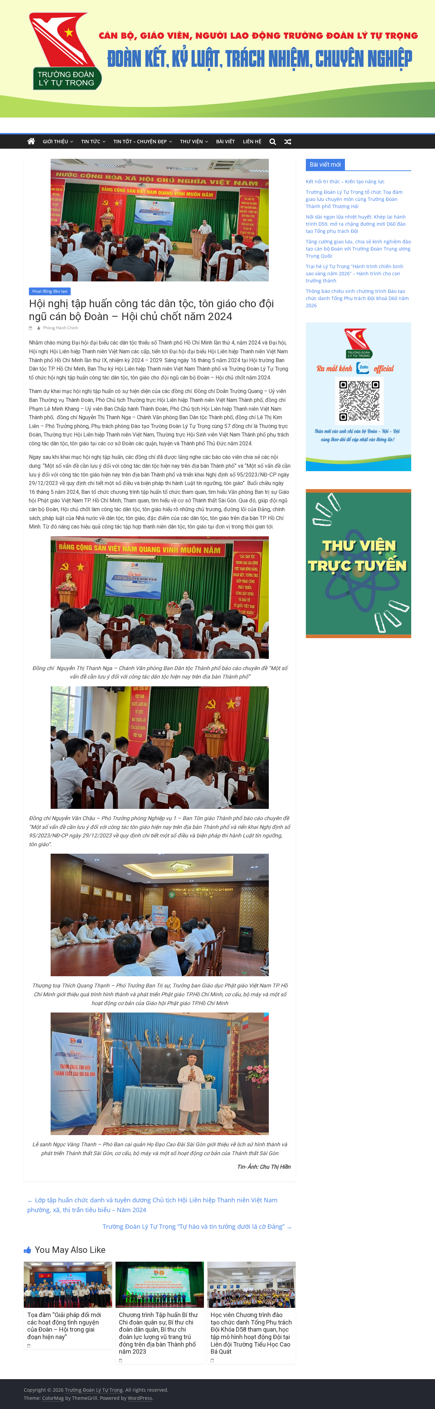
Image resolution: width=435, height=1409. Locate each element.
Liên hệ (252, 141)
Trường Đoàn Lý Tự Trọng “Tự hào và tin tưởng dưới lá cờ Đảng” (197, 1226)
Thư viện (191, 141)
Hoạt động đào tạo (49, 291)
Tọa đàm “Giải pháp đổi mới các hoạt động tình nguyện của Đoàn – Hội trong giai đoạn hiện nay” (64, 1325)
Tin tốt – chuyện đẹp (140, 141)
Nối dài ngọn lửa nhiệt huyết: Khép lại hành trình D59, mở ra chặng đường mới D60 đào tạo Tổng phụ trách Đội (356, 224)
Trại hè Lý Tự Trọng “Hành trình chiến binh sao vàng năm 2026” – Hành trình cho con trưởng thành (354, 273)
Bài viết (225, 141)
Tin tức (90, 141)
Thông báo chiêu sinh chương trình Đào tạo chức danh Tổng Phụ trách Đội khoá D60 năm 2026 (357, 298)
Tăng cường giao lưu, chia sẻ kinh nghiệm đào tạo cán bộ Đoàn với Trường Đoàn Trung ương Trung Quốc (358, 248)
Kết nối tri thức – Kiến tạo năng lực (345, 181)
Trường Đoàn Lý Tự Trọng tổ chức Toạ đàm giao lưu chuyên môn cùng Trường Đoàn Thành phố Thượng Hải (354, 199)
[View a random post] (287, 141)
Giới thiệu (55, 141)
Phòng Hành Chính (60, 328)
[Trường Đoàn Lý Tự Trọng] (31, 141)
